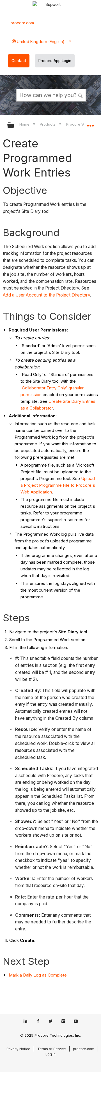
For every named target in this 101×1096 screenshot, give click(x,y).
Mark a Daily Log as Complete (38, 975)
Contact (19, 60)
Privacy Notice (18, 1049)
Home (25, 124)
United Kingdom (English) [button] (40, 41)
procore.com (22, 23)
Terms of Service (51, 1049)
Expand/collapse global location (90, 123)
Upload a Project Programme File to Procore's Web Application (57, 485)
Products (48, 124)
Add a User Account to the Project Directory (46, 295)
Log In (50, 1054)
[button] (80, 95)
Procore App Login (54, 60)
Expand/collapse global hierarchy (14, 125)
